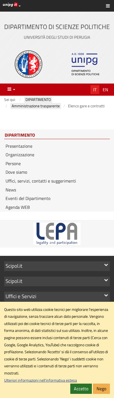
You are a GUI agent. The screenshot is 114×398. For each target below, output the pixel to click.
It (95, 89)
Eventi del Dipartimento (28, 198)
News (11, 189)
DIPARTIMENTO (20, 135)
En (105, 89)
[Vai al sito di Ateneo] (28, 64)
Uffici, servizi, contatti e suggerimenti (41, 181)
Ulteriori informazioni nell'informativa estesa (40, 380)
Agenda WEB (18, 207)
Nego (101, 388)
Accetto (81, 388)
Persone (13, 163)
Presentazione (19, 146)
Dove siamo (16, 172)
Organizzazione (20, 154)
